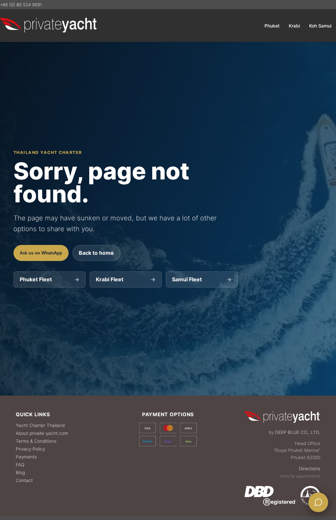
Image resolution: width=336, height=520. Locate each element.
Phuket (272, 25)
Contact (24, 480)
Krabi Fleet (125, 279)
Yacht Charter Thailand (40, 425)
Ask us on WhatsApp (41, 253)
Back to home (96, 253)
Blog (20, 472)
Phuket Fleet (49, 279)
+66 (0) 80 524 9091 (21, 4)
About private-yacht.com (42, 433)
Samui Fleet (201, 279)
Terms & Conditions (36, 441)
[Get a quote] (318, 502)
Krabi (294, 25)
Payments (26, 456)
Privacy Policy (30, 449)
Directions (309, 468)
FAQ (20, 464)
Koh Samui (320, 25)
